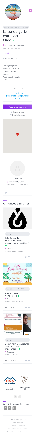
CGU (7, 420)
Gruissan (10, 248)
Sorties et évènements (17, 426)
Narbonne (10, 352)
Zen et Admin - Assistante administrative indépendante (17, 346)
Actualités (10, 432)
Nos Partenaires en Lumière (17, 429)
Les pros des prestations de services (16, 27)
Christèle (18, 178)
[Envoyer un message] (6, 193)
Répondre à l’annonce (17, 107)
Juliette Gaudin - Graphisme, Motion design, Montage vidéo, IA (17, 240)
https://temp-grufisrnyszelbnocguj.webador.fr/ (17, 96)
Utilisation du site (22, 432)
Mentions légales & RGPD (20, 420)
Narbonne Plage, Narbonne (14, 45)
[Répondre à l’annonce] (26, 257)
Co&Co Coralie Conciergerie (11, 294)
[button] (18, 134)
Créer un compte (17, 423)
